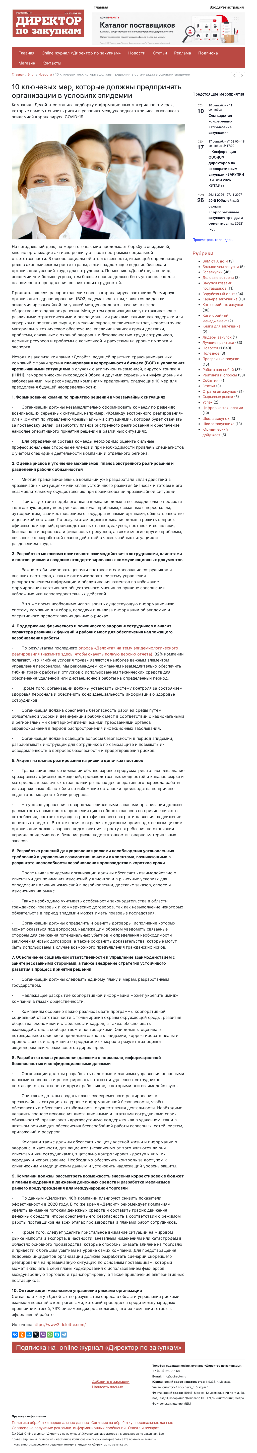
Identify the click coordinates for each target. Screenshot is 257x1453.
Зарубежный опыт (219, 294)
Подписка (208, 52)
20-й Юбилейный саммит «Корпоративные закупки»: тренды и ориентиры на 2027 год (226, 214)
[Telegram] (64, 1335)
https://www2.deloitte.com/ (59, 1324)
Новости (137, 52)
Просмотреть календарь (212, 239)
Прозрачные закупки (221, 359)
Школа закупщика (218, 424)
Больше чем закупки (221, 267)
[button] (234, 75)
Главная (101, 7)
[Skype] (57, 1335)
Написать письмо (107, 1387)
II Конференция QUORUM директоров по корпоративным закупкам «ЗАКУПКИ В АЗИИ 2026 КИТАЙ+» (226, 168)
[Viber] (43, 1335)
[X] (36, 1335)
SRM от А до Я (215, 261)
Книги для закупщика (221, 326)
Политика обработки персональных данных (50, 1422)
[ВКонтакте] (15, 1335)
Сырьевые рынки (218, 396)
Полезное (211, 353)
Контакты (51, 62)
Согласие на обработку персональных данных (132, 1422)
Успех (208, 402)
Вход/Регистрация (227, 7)
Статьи (160, 52)
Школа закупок (216, 418)
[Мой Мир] (29, 1335)
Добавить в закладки (111, 1381)
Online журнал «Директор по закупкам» (81, 52)
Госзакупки (213, 272)
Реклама (182, 52)
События (210, 380)
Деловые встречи (218, 277)
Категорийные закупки (223, 304)
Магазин (27, 62)
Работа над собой (218, 369)
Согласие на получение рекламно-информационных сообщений (69, 1428)
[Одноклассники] (22, 1335)
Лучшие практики (218, 342)
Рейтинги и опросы (220, 375)
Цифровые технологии (223, 408)
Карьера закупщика (220, 299)
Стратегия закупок (219, 391)
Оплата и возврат (143, 1428)
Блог (31, 74)
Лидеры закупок (217, 337)
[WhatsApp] (50, 1335)
